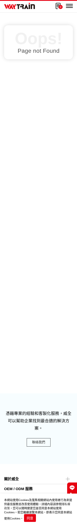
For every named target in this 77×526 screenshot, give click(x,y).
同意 (30, 518)
